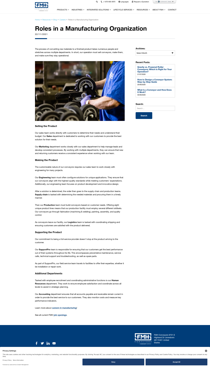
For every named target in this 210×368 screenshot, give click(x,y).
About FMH (157, 10)
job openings (60, 315)
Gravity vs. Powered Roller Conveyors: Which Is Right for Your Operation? (154, 69)
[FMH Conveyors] (41, 6)
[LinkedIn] (48, 343)
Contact (172, 10)
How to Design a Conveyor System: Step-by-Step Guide (154, 80)
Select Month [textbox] (142, 53)
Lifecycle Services (122, 10)
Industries (77, 10)
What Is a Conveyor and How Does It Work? (154, 91)
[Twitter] (42, 343)
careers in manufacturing (64, 308)
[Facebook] (36, 343)
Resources (142, 10)
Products (62, 10)
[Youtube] (54, 343)
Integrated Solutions (98, 10)
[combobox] (155, 53)
